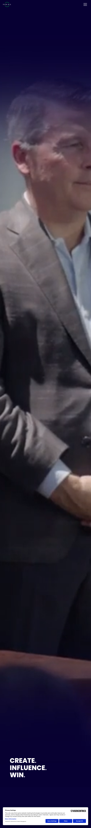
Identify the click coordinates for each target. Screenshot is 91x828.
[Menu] (85, 4)
